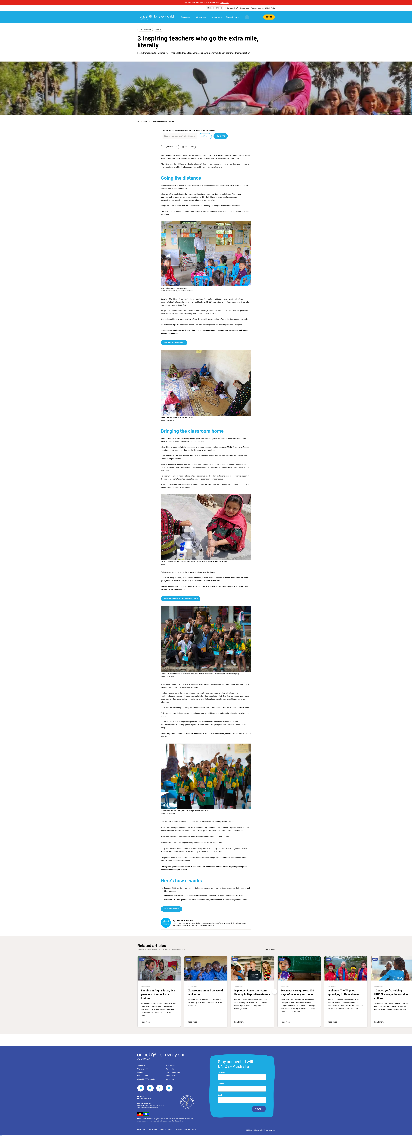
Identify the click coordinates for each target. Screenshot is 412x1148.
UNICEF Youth (142, 1076)
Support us (185, 17)
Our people (170, 1069)
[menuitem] (232, 8)
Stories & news (232, 17)
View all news (269, 949)
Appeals (140, 1072)
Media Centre (171, 1076)
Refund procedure (165, 1129)
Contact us (170, 1079)
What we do (201, 17)
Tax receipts (153, 1129)
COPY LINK (205, 136)
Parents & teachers (173, 1072)
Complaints (178, 1129)
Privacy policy (141, 1129)
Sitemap (187, 1129)
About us (216, 17)
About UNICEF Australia (146, 1079)
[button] (247, 17)
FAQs (194, 1129)
